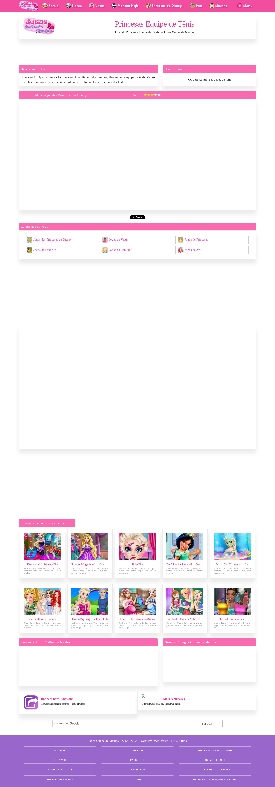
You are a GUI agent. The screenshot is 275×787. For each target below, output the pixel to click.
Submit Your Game (60, 779)
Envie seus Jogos (60, 769)
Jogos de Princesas (196, 239)
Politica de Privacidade (215, 750)
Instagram (137, 769)
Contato (60, 760)
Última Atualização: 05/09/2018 (215, 779)
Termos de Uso (215, 760)
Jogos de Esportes (44, 249)
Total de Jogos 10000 (215, 769)
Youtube (137, 750)
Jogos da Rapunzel (121, 249)
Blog (137, 779)
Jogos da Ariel (194, 249)
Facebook (137, 760)
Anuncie (60, 750)
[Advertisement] (137, 53)
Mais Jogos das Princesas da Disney (61, 95)
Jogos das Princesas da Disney (52, 239)
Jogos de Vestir (118, 239)
